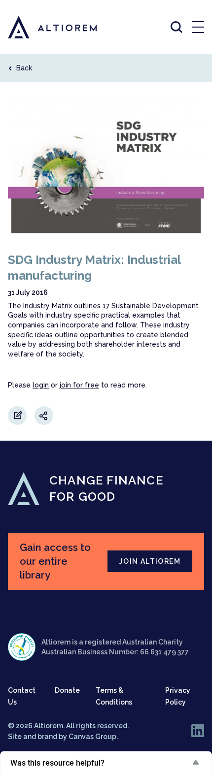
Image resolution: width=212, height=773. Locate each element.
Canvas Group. (93, 737)
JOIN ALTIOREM (149, 561)
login (41, 385)
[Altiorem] (43, 27)
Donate (67, 690)
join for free (79, 385)
